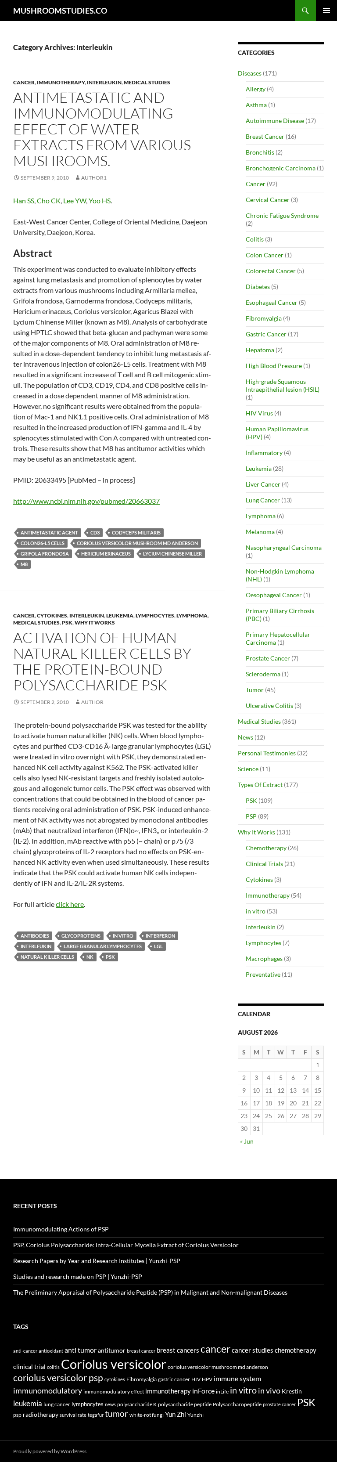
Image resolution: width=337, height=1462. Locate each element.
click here (70, 904)
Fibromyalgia (264, 318)
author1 (94, 177)
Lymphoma (192, 615)
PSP (251, 816)
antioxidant (51, 1351)
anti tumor (81, 1350)
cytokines (114, 1379)
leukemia (27, 1403)
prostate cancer (279, 1404)
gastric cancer (174, 1379)
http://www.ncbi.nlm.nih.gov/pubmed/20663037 (86, 501)
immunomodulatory (47, 1390)
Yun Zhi (175, 1414)
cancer (215, 1349)
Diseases (250, 73)
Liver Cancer (263, 484)
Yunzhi (195, 1414)
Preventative (263, 974)
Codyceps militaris (136, 532)
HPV (207, 1379)
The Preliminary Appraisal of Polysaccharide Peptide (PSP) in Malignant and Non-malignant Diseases (150, 1292)
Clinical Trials (264, 863)
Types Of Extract (260, 784)
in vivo (269, 1390)
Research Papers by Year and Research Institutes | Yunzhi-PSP (96, 1260)
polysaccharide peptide (185, 1404)
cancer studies (252, 1350)
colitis (53, 1367)
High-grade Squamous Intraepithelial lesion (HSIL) (282, 385)
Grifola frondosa (45, 553)
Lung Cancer (263, 500)
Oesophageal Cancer (274, 595)
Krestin (292, 1391)
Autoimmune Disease (275, 120)
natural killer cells (47, 957)
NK (89, 957)
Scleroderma (263, 674)
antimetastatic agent (49, 532)
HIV (196, 1379)
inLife (222, 1391)
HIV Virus (259, 413)
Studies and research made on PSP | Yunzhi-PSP (77, 1276)
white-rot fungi (146, 1414)
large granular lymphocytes (103, 946)
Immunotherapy (61, 82)
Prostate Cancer (268, 658)
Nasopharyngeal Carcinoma (284, 547)
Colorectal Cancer (271, 270)
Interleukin (104, 82)
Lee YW (74, 200)
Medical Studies (147, 82)
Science (248, 769)
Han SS (23, 200)
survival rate (73, 1415)
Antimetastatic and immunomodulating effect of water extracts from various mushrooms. (102, 129)
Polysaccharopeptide (237, 1404)
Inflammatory (264, 452)
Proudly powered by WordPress (49, 1451)
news (110, 1404)
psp (17, 1414)
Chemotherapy (266, 848)
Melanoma (260, 531)
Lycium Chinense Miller (172, 553)
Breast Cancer (265, 136)
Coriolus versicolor (113, 1364)
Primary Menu (326, 10)
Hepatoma (260, 350)
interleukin (36, 946)
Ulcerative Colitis (269, 705)
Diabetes (258, 286)
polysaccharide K (137, 1404)
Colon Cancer (264, 255)
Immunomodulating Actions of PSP (61, 1229)
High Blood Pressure (274, 365)
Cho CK (49, 200)
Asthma (256, 104)
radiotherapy (40, 1414)
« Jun (247, 1141)
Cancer (24, 82)
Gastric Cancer (266, 334)
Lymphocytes (155, 615)
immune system (237, 1378)
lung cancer (56, 1404)
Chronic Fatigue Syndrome (282, 215)
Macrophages (264, 958)
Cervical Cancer (268, 199)
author (92, 702)
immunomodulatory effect (113, 1391)
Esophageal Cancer (272, 302)
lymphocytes (88, 1404)
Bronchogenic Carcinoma (280, 168)
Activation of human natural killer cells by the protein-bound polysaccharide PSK (102, 661)
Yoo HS (100, 200)
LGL (158, 946)
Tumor (255, 689)
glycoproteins (80, 936)
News (245, 737)
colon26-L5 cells (43, 543)
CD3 (95, 532)
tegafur (96, 1415)
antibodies (35, 936)
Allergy (255, 89)
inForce (203, 1390)
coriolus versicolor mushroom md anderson (137, 543)
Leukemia (119, 615)
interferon (160, 936)
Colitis (255, 239)
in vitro (123, 936)
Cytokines (52, 615)
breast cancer (141, 1351)
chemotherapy (295, 1350)
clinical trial (29, 1366)
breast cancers (178, 1350)
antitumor (111, 1350)
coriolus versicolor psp (58, 1377)
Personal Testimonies (267, 753)
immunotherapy (168, 1391)
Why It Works (95, 622)
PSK (67, 622)
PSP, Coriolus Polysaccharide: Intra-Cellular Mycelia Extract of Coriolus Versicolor (126, 1245)
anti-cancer (25, 1351)
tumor (116, 1414)
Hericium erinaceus (106, 553)
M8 (24, 564)
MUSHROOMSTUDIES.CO (60, 10)
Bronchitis (260, 152)
